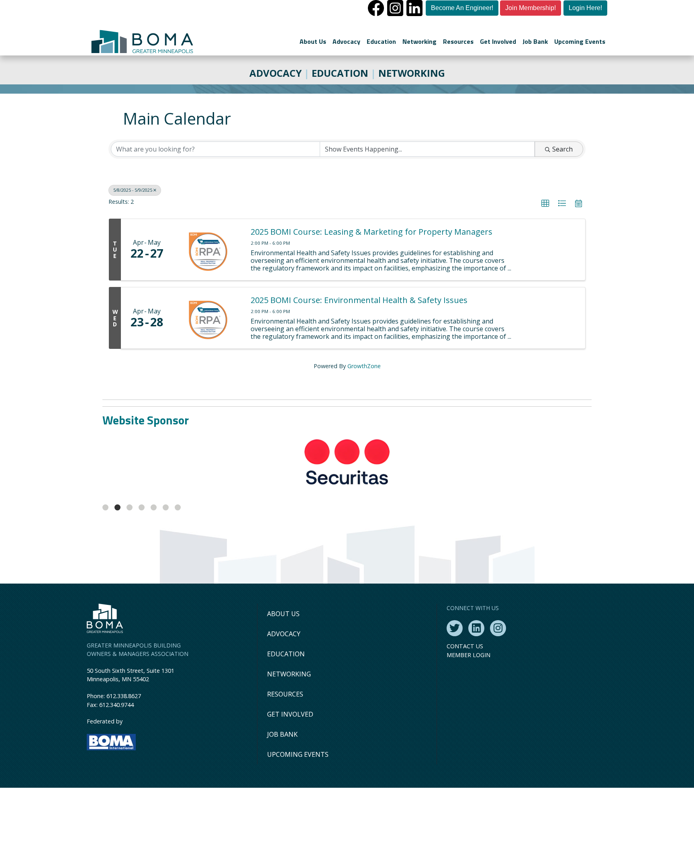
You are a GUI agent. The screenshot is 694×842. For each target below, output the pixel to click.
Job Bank (535, 41)
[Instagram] (498, 682)
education (340, 73)
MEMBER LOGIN (468, 709)
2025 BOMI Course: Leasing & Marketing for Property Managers (371, 232)
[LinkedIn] (476, 682)
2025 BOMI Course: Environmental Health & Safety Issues (359, 300)
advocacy (275, 73)
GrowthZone (364, 366)
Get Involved (498, 41)
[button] (545, 203)
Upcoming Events (579, 41)
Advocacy (346, 41)
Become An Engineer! (462, 7)
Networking (419, 41)
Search (562, 149)
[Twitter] (455, 682)
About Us (313, 41)
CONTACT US (465, 700)
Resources (458, 41)
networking (411, 73)
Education (381, 41)
